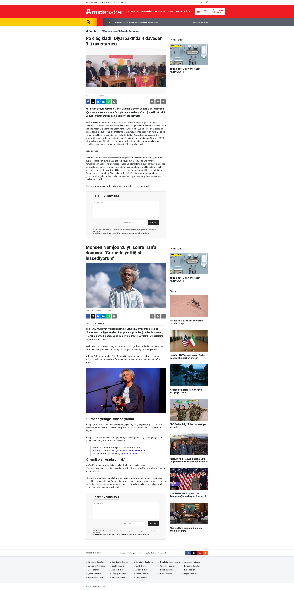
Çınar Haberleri (142, 578)
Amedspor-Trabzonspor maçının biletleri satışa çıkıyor (136, 22)
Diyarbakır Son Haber (96, 566)
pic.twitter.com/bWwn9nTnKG (133, 450)
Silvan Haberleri (118, 578)
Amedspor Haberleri (192, 562)
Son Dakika (146, 11)
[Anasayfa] (87, 2)
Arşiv (115, 2)
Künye (132, 553)
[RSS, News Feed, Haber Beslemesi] (205, 553)
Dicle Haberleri (166, 574)
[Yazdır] (114, 101)
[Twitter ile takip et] (194, 553)
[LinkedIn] (103, 101)
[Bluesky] (98, 101)
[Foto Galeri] (207, 2)
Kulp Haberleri (117, 570)
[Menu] (198, 11)
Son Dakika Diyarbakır (121, 562)
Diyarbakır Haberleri (96, 562)
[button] (152, 101)
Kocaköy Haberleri (95, 578)
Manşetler (94, 2)
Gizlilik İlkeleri (151, 553)
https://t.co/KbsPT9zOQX (105, 450)
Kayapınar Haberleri (192, 566)
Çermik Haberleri (94, 574)
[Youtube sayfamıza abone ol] (200, 553)
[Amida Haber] (104, 11)
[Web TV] (201, 2)
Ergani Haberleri (190, 574)
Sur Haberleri (141, 566)
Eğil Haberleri (189, 570)
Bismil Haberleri (142, 574)
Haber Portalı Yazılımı (97, 586)
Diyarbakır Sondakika (144, 562)
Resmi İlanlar (174, 11)
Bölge (187, 11)
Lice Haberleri (93, 570)
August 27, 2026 (128, 453)
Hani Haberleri (141, 570)
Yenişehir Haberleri (167, 566)
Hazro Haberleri (166, 570)
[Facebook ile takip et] (188, 553)
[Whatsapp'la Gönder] (108, 101)
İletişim (140, 553)
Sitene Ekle (123, 2)
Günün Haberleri (105, 2)
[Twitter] (93, 101)
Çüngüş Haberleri (119, 574)
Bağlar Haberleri (118, 566)
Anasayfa (92, 31)
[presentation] (94, 22)
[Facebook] (88, 101)
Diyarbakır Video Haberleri (170, 562)
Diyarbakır (133, 11)
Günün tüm (200, 22)
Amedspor (160, 11)
